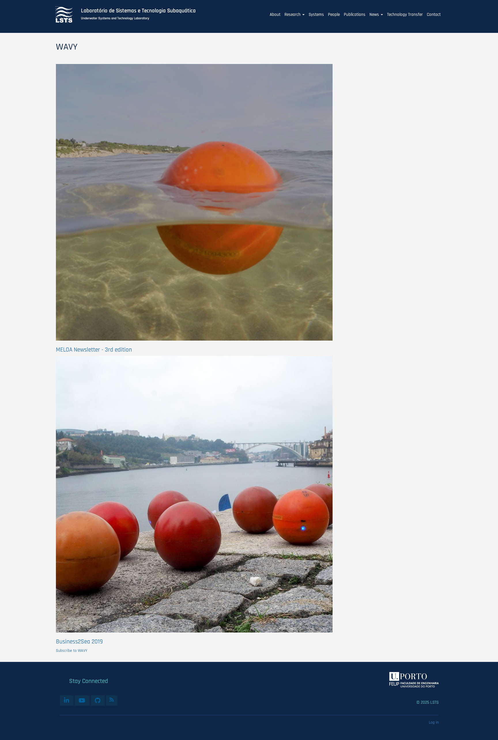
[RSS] (111, 699)
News (374, 14)
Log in (434, 722)
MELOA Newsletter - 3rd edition (94, 350)
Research (293, 14)
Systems (316, 14)
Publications (354, 14)
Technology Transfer (405, 14)
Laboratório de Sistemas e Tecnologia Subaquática (138, 11)
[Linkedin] (66, 700)
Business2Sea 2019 (79, 641)
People (334, 14)
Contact (434, 14)
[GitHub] (98, 700)
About (275, 14)
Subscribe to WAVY (71, 650)
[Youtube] (82, 700)
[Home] (67, 14)
